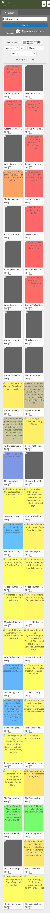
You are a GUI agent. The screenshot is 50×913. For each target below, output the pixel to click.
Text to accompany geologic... (17, 445)
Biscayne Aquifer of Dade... (16, 234)
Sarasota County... (33, 692)
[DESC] (22, 48)
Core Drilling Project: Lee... (37, 833)
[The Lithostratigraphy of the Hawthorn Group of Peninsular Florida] (13, 853)
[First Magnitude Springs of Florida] (13, 465)
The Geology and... (12, 903)
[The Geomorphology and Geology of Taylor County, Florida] (34, 536)
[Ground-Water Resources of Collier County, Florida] (13, 78)
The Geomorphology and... (37, 551)
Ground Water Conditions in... (18, 375)
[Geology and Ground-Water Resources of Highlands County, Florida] (13, 254)
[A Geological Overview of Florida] (34, 747)
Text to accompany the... (15, 516)
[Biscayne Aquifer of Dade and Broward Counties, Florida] (13, 219)
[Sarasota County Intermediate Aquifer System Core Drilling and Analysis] (34, 677)
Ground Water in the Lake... (16, 410)
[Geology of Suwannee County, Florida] (34, 430)
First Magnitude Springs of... (17, 481)
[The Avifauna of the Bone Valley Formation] (34, 254)
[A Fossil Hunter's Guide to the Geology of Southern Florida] (13, 571)
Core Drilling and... (12, 657)
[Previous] (17, 59)
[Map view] (39, 42)
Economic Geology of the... (16, 551)
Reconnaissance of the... (36, 93)
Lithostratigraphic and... (36, 481)
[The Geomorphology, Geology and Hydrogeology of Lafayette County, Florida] (13, 782)
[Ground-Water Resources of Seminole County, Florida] (34, 113)
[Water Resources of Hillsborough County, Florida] (13, 148)
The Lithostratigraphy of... (16, 868)
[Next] (33, 59)
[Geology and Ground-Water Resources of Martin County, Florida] (34, 148)
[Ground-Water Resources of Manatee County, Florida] (34, 183)
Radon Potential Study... (15, 833)
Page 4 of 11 (25, 59)
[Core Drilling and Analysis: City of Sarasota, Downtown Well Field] (13, 641)
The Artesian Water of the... (16, 199)
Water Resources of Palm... (16, 305)
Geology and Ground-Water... (17, 269)
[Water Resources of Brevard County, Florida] (13, 113)
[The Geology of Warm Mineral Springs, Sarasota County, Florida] (13, 677)
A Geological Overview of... (37, 763)
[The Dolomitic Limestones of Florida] (34, 360)
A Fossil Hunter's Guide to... (17, 586)
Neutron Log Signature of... (16, 727)
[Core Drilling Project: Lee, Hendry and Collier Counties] (34, 818)
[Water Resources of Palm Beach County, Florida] (13, 289)
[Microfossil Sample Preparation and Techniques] (13, 606)
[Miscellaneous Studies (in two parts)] (34, 324)
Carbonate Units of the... (36, 727)
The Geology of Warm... (15, 692)
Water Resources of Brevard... (18, 128)
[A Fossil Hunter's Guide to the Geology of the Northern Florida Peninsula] (34, 571)
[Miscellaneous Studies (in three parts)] (34, 219)
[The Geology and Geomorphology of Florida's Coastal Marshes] (13, 888)
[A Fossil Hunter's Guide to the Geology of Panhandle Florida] (34, 606)
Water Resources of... (14, 164)
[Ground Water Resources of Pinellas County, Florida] (34, 289)
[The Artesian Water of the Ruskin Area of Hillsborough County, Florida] (13, 183)
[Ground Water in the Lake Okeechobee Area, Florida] (13, 395)
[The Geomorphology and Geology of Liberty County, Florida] (34, 782)
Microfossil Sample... (13, 622)
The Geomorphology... (14, 798)
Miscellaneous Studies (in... (37, 234)
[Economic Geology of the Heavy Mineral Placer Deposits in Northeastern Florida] (13, 536)
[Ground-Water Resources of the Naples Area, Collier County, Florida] (13, 324)
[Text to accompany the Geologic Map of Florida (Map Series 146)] (13, 501)
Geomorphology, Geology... (16, 763)
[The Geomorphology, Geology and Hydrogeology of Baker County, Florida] (34, 888)
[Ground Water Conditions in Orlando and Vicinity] (13, 360)
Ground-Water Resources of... (17, 93)
